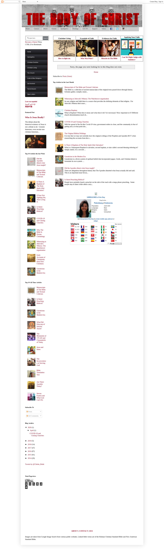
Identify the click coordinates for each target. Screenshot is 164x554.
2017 (30, 448)
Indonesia (109, 203)
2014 (30, 458)
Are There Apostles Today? (40, 384)
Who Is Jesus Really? (35, 117)
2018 (30, 444)
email (97, 219)
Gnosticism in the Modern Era (75, 156)
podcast (110, 219)
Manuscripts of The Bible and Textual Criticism (81, 87)
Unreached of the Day (87, 219)
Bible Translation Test (40, 372)
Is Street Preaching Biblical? (74, 180)
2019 (30, 441)
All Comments (33, 416)
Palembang (98, 203)
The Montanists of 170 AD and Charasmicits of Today (41, 338)
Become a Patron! (31, 42)
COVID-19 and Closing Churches (76, 122)
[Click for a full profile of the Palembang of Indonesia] (83, 217)
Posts (30, 412)
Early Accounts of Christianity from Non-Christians (41, 259)
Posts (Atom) (67, 76)
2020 (30, 427)
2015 (30, 455)
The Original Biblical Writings (75, 133)
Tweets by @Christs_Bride (34, 464)
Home (96, 72)
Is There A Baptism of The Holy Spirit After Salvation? (83, 145)
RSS (91, 531)
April (32, 430)
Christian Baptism (70, 110)
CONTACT (83, 531)
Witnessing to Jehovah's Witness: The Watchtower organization (86, 99)
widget (96, 221)
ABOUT (74, 531)
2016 (30, 451)
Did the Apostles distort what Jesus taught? (79, 168)
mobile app (103, 219)
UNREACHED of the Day (96, 197)
